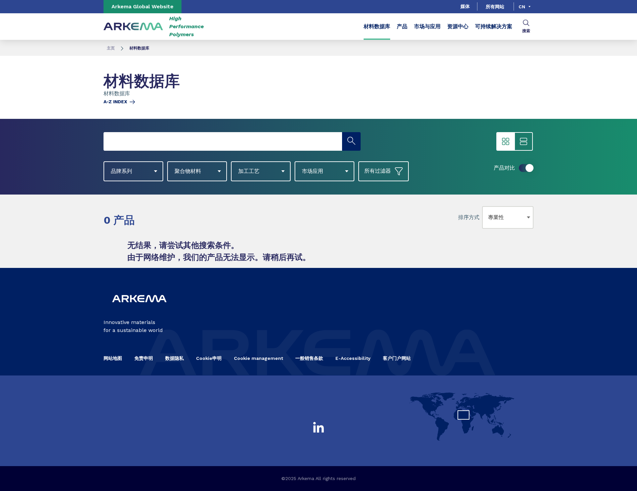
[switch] (526, 168)
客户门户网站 (397, 358)
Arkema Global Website (142, 6)
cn (522, 6)
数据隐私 (174, 358)
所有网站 (495, 6)
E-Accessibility (353, 358)
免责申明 (143, 358)
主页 (111, 48)
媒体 (465, 6)
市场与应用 (427, 26)
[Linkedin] (318, 427)
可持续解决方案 (493, 26)
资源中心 (457, 26)
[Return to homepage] (133, 27)
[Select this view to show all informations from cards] (523, 141)
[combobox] (489, 217)
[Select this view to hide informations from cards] (505, 141)
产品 (402, 26)
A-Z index (115, 101)
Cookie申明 (209, 358)
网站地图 (113, 358)
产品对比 (504, 168)
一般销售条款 (309, 358)
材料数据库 (377, 26)
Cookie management (258, 358)
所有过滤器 (377, 171)
